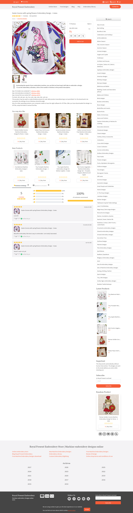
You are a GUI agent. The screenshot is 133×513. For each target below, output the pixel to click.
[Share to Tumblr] (83, 36)
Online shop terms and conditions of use (99, 456)
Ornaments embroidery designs (106, 228)
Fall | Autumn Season (103, 45)
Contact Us (115, 6)
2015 (29, 484)
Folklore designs (102, 166)
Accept (87, 509)
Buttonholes (100, 111)
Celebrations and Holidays (104, 35)
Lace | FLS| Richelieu (103, 206)
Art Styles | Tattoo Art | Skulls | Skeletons (106, 65)
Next (88, 24)
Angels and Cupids (102, 54)
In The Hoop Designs (103, 193)
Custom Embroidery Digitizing (59, 456)
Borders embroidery (103, 101)
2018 (29, 480)
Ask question (33, 16)
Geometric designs (102, 183)
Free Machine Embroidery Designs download (26, 456)
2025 (103, 467)
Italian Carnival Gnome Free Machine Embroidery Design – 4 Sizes (84, 132)
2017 (66, 480)
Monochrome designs (103, 213)
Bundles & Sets (101, 31)
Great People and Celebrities (105, 186)
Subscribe (108, 386)
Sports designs (101, 274)
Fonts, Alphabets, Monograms (106, 163)
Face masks (100, 156)
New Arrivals (100, 25)
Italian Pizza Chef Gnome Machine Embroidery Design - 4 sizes (42, 132)
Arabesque (100, 58)
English (106, 2)
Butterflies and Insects (103, 108)
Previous (73, 24)
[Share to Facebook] (75, 36)
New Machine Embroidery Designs (60, 452)
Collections (100, 140)
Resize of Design (91, 454)
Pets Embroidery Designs (104, 248)
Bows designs (101, 105)
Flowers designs (101, 160)
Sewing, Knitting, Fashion (104, 271)
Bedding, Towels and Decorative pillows (106, 91)
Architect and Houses (103, 61)
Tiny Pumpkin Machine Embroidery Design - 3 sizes (42, 169)
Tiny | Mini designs (102, 277)
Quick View (21, 122)
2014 (66, 484)
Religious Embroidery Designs (105, 258)
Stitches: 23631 (35, 93)
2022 (103, 471)
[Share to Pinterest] (71, 36)
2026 (66, 467)
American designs (102, 76)
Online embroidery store (20, 452)
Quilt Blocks (100, 251)
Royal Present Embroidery (23, 7)
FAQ (79, 7)
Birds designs (101, 98)
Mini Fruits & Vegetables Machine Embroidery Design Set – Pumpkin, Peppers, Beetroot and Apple (84, 171)
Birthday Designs (102, 80)
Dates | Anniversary (102, 115)
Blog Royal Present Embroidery (22, 454)
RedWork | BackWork (103, 254)
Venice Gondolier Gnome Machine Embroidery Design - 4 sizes (63, 132)
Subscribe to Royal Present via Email (105, 495)
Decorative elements (103, 127)
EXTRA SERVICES (102, 38)
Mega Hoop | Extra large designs (106, 209)
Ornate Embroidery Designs (105, 234)
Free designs (100, 170)
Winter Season (101, 41)
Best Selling (100, 28)
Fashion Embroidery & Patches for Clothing (107, 122)
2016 (103, 480)
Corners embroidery (103, 150)
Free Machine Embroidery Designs (97, 452)
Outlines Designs (102, 241)
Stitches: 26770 (36, 95)
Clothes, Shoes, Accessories (105, 137)
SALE (98, 261)
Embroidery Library (55, 454)
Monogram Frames (102, 173)
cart (119, 2)
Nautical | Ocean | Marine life (105, 219)
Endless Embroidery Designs (105, 153)
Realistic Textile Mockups (104, 284)
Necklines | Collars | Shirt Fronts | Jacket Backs (106, 224)
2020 (66, 475)
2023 (66, 471)
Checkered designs (102, 130)
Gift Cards (100, 176)
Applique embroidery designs (105, 70)
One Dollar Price (102, 238)
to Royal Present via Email (103, 378)
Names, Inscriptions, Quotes (105, 216)
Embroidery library (89, 7)
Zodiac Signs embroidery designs (106, 281)
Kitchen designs (101, 199)
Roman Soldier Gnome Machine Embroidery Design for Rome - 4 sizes (21, 132)
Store (13, 18)
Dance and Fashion (102, 118)
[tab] (21, 186)
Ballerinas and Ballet (103, 86)
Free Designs (64, 7)
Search (109, 19)
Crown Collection (102, 147)
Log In (17, 2)
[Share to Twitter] (79, 36)
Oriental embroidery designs (105, 231)
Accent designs (101, 73)
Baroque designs (102, 83)
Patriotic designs (102, 244)
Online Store (53, 7)
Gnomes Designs (22, 18)
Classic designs (101, 133)
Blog (73, 7)
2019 (103, 475)
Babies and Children (103, 95)
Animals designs (102, 51)
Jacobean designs (102, 196)
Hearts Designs (101, 189)
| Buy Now (21, 141)
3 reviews (25, 16)
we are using (71, 510)
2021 (29, 475)
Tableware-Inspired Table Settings (107, 203)
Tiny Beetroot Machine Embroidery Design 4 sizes (21, 169)
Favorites (25, 2)
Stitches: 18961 (35, 91)
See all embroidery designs (105, 264)
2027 (29, 467)
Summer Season (102, 48)
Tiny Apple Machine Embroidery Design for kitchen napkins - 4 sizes (63, 169)
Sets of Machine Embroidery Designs (107, 268)
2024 (29, 471)
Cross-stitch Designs (103, 143)
